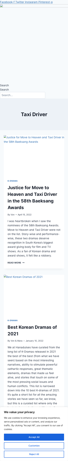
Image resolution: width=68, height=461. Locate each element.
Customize (34, 445)
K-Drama (13, 181)
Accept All (34, 437)
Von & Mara (16, 340)
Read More (16, 262)
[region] (34, 434)
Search (4, 85)
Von (13, 214)
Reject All (34, 454)
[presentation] (34, 155)
